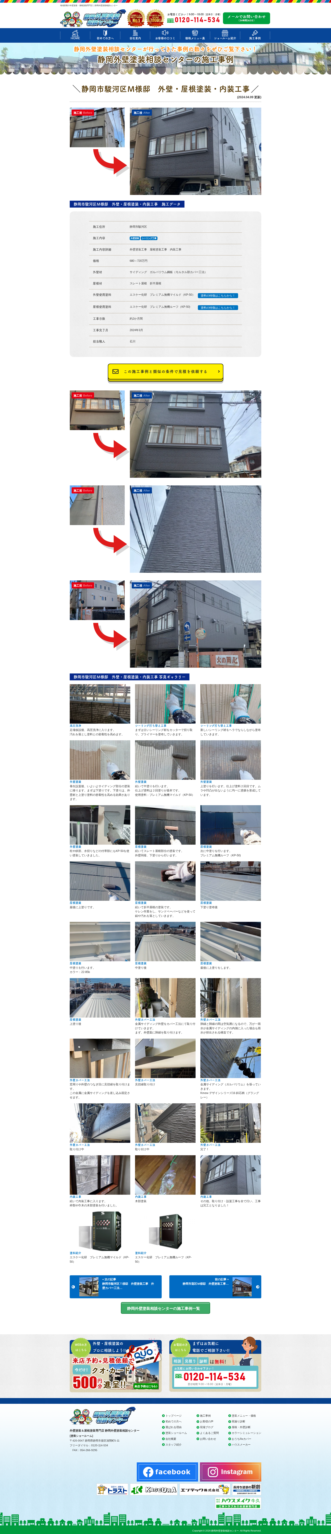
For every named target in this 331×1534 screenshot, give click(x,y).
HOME (75, 38)
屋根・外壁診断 (241, 1427)
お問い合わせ (208, 1438)
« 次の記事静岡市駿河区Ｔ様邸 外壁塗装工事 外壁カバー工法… (128, 1283)
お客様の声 (206, 1421)
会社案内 (135, 38)
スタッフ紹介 (174, 1444)
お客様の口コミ (165, 38)
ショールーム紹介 (225, 38)
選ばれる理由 (174, 1427)
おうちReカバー (241, 1438)
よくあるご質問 (209, 1432)
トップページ (174, 1415)
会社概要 (171, 1438)
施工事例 (255, 38)
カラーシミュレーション (246, 1432)
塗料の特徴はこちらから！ (218, 295)
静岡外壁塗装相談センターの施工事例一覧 (163, 1308)
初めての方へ (105, 38)
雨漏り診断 (238, 1421)
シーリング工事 (149, 238)
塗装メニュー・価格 (244, 1415)
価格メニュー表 (195, 38)
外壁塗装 (135, 238)
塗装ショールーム (176, 1432)
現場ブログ (206, 1427)
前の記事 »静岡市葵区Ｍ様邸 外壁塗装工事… (206, 1281)
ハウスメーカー (241, 1444)
